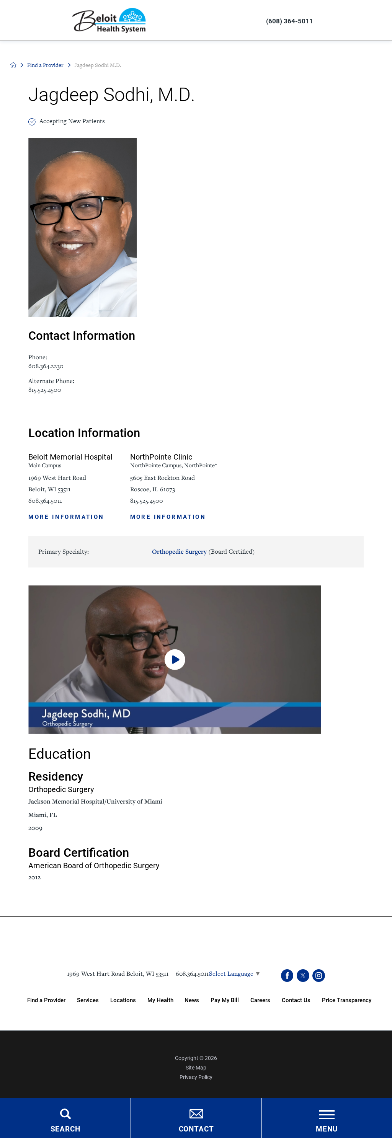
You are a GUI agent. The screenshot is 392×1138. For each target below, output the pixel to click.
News (192, 1000)
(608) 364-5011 (289, 20)
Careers (260, 1000)
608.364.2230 (46, 366)
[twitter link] (303, 975)
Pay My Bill (225, 1000)
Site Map (196, 1067)
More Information (66, 516)
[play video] (196, 659)
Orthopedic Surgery (203, 551)
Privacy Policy (196, 1077)
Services (88, 1000)
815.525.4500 (44, 389)
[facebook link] (287, 975)
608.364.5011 (45, 500)
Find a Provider (45, 65)
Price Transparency (346, 1000)
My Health (160, 1000)
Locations (123, 1000)
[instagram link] (318, 975)
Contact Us (296, 1000)
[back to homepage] (13, 65)
